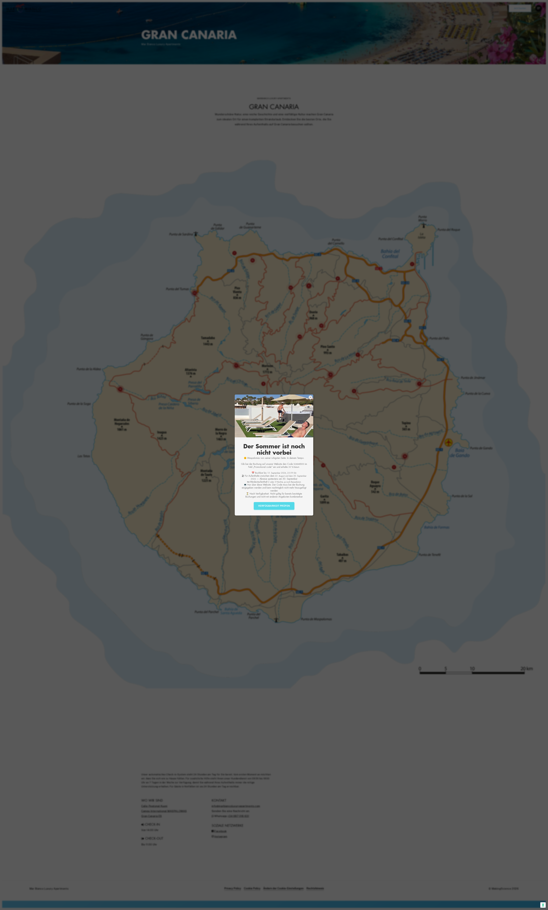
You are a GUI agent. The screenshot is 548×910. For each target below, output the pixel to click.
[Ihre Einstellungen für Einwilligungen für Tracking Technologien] (543, 905)
